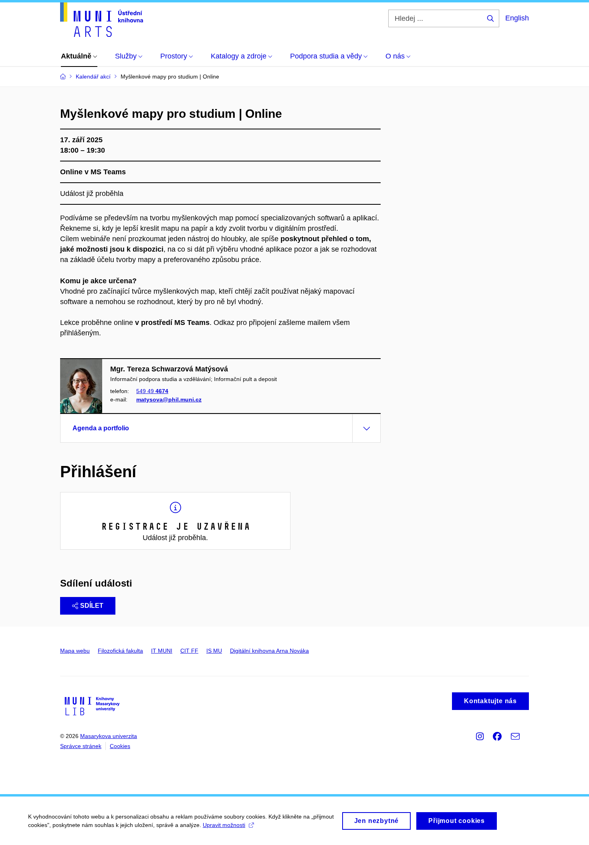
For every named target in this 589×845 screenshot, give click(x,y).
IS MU (214, 650)
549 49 (152, 391)
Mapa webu (75, 650)
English (517, 18)
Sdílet (91, 605)
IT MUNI (161, 650)
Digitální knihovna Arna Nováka (269, 650)
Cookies (120, 746)
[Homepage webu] (101, 19)
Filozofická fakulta (120, 650)
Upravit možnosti (224, 825)
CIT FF (189, 650)
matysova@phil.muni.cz (169, 399)
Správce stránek (80, 746)
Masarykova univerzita (108, 736)
